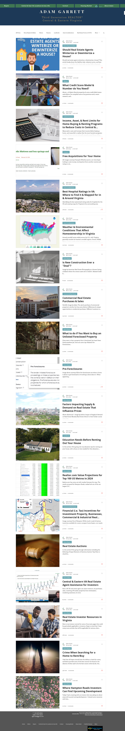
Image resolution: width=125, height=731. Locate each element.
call (34, 714)
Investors (66, 152)
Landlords (56, 33)
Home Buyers (67, 258)
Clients (41, 33)
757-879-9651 (38, 713)
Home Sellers (67, 471)
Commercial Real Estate (70, 294)
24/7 (41, 714)
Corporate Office (75, 713)
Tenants (48, 33)
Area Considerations (68, 33)
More (96, 33)
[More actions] (103, 42)
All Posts (18, 33)
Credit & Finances (68, 116)
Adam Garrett (88, 712)
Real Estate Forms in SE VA (84, 33)
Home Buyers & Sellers (30, 33)
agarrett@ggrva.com (38, 716)
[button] (86, 6)
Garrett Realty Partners (97, 712)
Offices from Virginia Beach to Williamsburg (93, 714)
